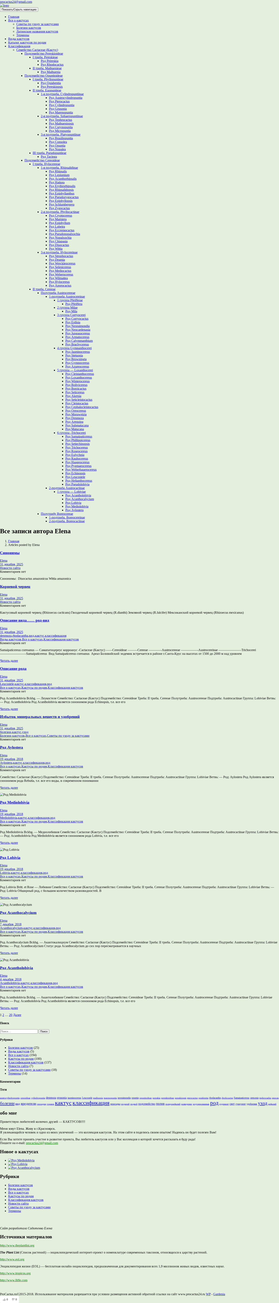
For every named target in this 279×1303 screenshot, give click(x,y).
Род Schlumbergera (61, 204)
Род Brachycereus (77, 344)
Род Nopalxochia (60, 237)
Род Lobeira (57, 226)
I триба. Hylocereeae (46, 164)
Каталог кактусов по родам (27, 42)
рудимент (224, 1104)
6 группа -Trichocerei (71, 432)
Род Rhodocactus (52, 64)
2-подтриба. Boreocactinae (67, 521)
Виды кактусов (18, 39)
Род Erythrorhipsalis (62, 186)
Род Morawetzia (76, 414)
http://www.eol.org (12, 1259)
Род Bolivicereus (76, 385)
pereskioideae (167, 1098)
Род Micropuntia (60, 131)
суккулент (240, 1104)
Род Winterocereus (77, 381)
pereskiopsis (180, 1098)
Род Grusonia (58, 108)
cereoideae (25, 1098)
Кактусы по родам (34, 687)
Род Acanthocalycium (79, 499)
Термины (22, 35)
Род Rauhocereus (76, 458)
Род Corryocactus (76, 318)
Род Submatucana (77, 425)
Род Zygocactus (59, 208)
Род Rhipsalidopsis (61, 189)
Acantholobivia (10, 983)
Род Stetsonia (74, 355)
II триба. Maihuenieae (47, 68)
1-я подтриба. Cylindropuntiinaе (62, 94)
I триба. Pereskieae (45, 57)
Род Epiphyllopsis (61, 201)
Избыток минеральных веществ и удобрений (40, 717)
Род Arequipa (74, 421)
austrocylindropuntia (10, 1098)
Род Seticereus (74, 392)
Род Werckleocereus (62, 263)
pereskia (156, 1098)
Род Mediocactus (60, 270)
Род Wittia (55, 248)
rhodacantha (20, 635)
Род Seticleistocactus (78, 399)
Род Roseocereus (76, 451)
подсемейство (146, 1103)
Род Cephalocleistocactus (81, 407)
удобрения (252, 1104)
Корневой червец (15, 586)
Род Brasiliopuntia (61, 138)
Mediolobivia (8, 817)
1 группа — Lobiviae (71, 491)
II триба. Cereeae (44, 289)
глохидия (41, 1104)
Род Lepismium (59, 175)
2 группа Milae (67, 307)
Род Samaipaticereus (78, 436)
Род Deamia (57, 259)
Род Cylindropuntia (61, 105)
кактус (39, 635)
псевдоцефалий (172, 1104)
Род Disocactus (59, 245)
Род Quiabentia (51, 83)
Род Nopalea (57, 149)
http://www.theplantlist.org (17, 1245)
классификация (55, 635)
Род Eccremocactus (61, 230)
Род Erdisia (72, 322)
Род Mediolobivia (76, 506)
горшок (50, 1104)
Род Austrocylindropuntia (65, 97)
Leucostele (7, 684)
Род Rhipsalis (58, 171)
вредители (28, 1104)
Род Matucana (74, 429)
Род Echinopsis (75, 473)
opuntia (135, 1097)
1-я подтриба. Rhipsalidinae (59, 167)
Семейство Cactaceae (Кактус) (37, 50)
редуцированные (201, 1104)
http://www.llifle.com (13, 1280)
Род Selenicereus (60, 267)
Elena (3, 560)
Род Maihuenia (50, 72)
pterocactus (192, 1098)
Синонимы (10, 553)
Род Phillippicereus (77, 440)
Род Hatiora (57, 182)
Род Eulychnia (74, 455)
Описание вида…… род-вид (24, 620)
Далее (17, 1015)
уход (25, 732)
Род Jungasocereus (77, 333)
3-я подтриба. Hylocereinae (59, 252)
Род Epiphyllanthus (61, 193)
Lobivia (5, 872)
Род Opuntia (57, 145)
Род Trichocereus (76, 447)
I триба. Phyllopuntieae (48, 79)
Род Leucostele (75, 477)
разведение (186, 1104)
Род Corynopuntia (61, 127)
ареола (275, 1098)
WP (208, 1294)
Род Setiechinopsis (77, 444)
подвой (133, 1104)
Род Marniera (58, 219)
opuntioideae (146, 1098)
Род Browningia (76, 359)
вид (31, 635)
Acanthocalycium (11, 928)
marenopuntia (110, 1098)
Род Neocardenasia (77, 329)
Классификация (19, 46)
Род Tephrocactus (60, 120)
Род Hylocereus (59, 282)
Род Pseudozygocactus (64, 197)
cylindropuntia (38, 1098)
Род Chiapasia (58, 241)
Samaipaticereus (241, 1097)
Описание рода (13, 668)
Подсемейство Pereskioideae (44, 53)
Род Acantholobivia (78, 495)
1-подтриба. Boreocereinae (67, 517)
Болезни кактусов (28, 27)
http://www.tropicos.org (15, 1273)
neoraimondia (124, 1097)
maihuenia (98, 1098)
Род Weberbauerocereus (81, 469)
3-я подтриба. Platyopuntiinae (60, 134)
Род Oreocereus (75, 410)
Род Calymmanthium (79, 340)
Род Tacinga (49, 156)
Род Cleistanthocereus (79, 374)
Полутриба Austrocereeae (58, 293)
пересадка (115, 1104)
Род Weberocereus (61, 274)
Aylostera (6, 762)
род (49, 684)
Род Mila (71, 311)
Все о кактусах (18, 20)
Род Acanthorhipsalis (63, 178)
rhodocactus (227, 1098)
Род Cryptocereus (60, 215)
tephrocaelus (265, 1098)
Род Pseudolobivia (77, 484)
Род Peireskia (49, 61)
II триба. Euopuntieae (47, 90)
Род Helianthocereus (78, 480)
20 (10, 1015)
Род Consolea (58, 142)
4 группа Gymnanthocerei (74, 348)
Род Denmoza (74, 418)
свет (232, 1103)
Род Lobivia (73, 502)
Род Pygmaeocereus (78, 466)
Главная (13, 16)
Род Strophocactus (61, 256)
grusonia (62, 1097)
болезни (5, 732)
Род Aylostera (74, 510)
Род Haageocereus (77, 462)
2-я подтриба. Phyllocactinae (60, 212)
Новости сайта (10, 568)
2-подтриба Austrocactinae (67, 488)
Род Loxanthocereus (78, 377)
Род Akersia (73, 396)
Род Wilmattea (58, 278)
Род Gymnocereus (77, 363)
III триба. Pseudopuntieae (49, 153)
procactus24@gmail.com (16, 1)
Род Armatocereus (77, 337)
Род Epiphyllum (59, 223)
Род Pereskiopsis (52, 86)
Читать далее (9, 660)
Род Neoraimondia (77, 326)
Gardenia (219, 1294)
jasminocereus (74, 1097)
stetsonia (254, 1097)
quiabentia (203, 1098)
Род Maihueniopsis (61, 123)
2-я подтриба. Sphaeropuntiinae (62, 116)
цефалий (272, 1104)
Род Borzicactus (75, 388)
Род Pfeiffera (73, 304)
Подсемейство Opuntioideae (44, 75)
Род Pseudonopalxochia (64, 234)
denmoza (6, 635)
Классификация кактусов (61, 639)
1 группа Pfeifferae (70, 300)
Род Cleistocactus (76, 403)
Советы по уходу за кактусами (37, 24)
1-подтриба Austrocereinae (67, 296)
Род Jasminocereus (77, 351)
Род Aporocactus (60, 285)
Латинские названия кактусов (37, 31)
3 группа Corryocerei (71, 315)
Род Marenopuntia (61, 112)
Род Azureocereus (77, 366)
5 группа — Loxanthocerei (75, 370)
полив (160, 1104)
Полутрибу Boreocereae (57, 513)
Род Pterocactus (59, 101)
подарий (125, 1104)
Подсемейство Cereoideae (42, 160)
